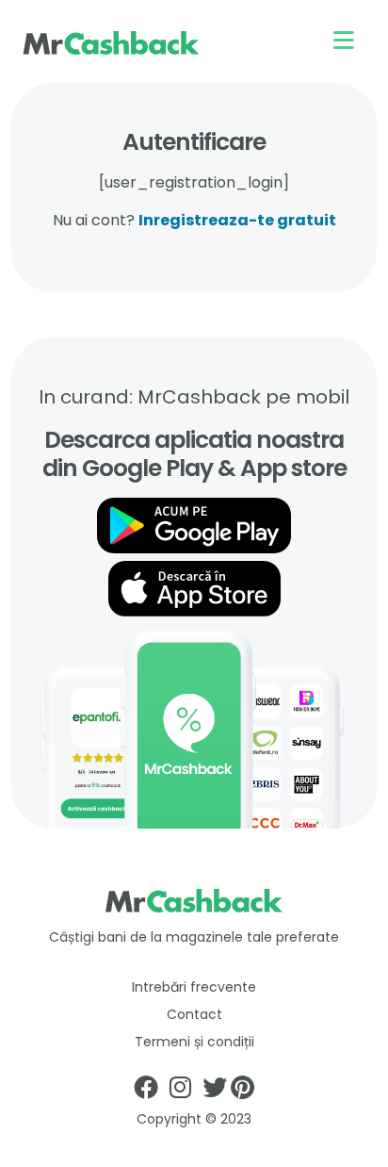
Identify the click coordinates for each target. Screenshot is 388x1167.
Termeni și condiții (194, 1041)
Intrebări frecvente (194, 987)
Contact (194, 1014)
